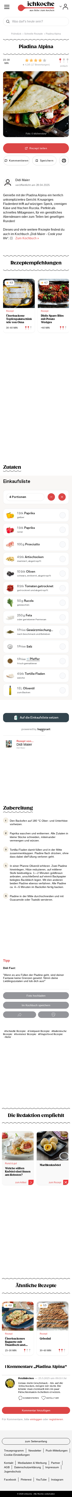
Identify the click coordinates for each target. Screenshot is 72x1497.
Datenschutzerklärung (27, 1467)
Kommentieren (31, 1398)
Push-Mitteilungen (57, 1450)
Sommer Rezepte (26, 1034)
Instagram (57, 1479)
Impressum (52, 1467)
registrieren (56, 1419)
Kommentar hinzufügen (36, 1410)
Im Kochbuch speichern (36, 1005)
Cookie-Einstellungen (17, 1454)
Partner (55, 1462)
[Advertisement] (36, 1230)
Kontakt (8, 1462)
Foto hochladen (36, 995)
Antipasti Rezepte (39, 1031)
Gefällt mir (52, 1398)
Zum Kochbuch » (27, 238)
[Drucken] (64, 160)
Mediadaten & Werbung (32, 1462)
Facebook (10, 1479)
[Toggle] (64, 7)
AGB (7, 1467)
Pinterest (26, 1479)
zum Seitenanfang (36, 1441)
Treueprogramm (14, 1450)
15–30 (6, 60)
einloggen (36, 1419)
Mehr (8, 1037)
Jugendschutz (12, 1471)
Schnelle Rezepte (16, 1031)
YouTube (41, 1479)
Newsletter (34, 1450)
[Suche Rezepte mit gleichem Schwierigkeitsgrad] (64, 60)
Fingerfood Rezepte (51, 1034)
